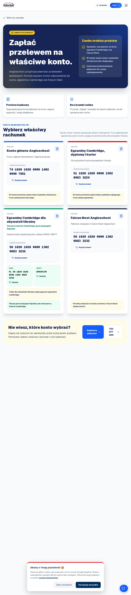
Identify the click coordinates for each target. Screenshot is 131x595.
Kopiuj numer (21, 180)
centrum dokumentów (48, 578)
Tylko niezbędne (64, 585)
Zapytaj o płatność (92, 332)
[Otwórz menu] (126, 5)
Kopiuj (15, 282)
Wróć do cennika (15, 17)
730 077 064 (111, 331)
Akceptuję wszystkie (88, 585)
